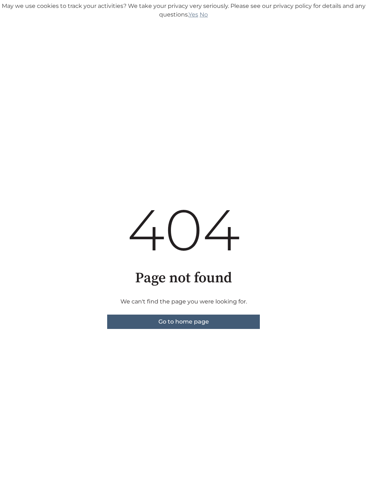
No (204, 14)
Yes (193, 14)
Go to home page (183, 321)
